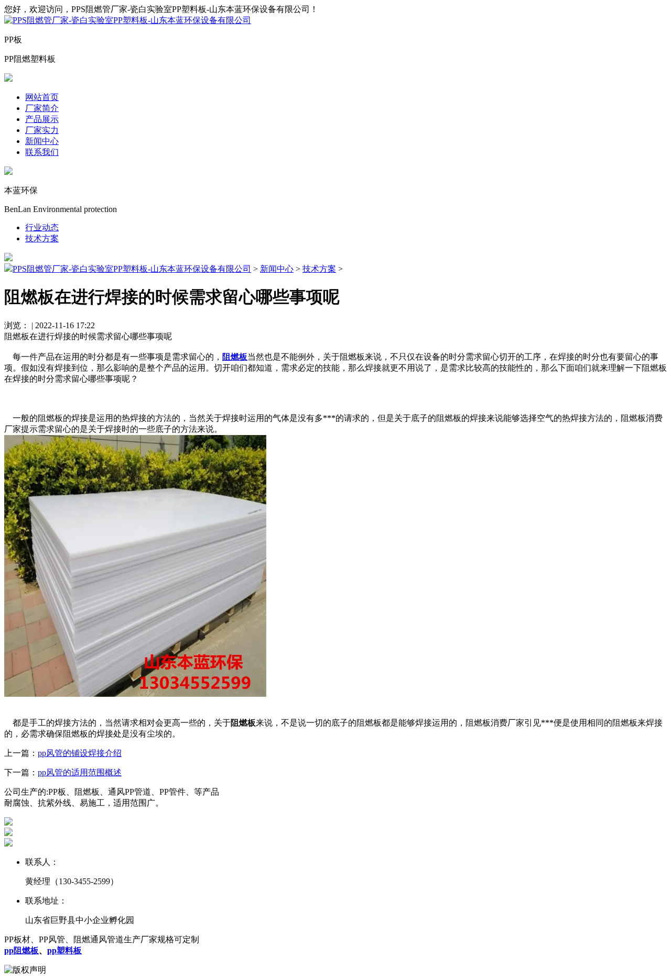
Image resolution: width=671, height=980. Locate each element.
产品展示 (42, 119)
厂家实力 (42, 130)
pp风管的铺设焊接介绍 (80, 753)
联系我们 (42, 152)
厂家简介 (42, 108)
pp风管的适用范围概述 (80, 772)
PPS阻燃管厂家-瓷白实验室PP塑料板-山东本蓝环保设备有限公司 (132, 268)
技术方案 (42, 238)
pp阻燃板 (21, 950)
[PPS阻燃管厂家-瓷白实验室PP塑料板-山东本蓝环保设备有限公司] (127, 20)
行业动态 (42, 227)
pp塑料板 (64, 950)
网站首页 (42, 97)
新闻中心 (42, 141)
